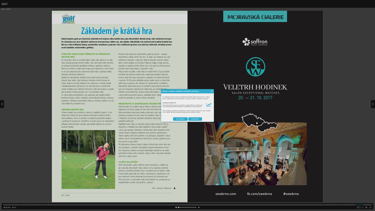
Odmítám (196, 119)
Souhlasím (181, 119)
